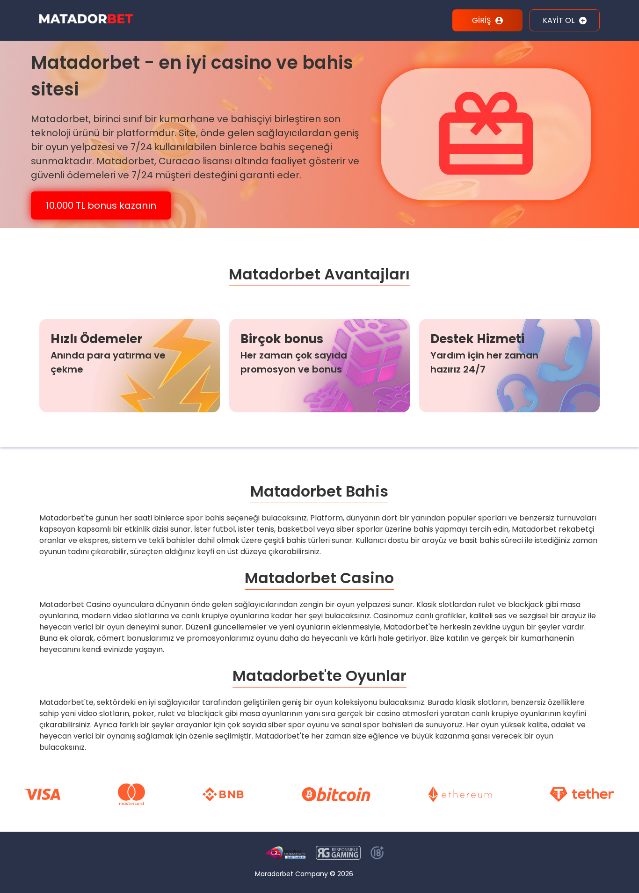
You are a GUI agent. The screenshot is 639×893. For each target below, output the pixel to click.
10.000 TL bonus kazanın (101, 205)
